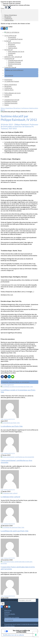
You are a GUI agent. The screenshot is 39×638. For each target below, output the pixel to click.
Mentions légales (9, 614)
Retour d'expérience (10, 15)
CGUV (6, 615)
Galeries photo (9, 20)
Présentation (12, 37)
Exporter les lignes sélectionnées (11, 1)
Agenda (10, 55)
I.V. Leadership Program (15, 39)
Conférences (8, 18)
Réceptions (7, 17)
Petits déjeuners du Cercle (16, 51)
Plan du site (7, 610)
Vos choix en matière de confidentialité (21, 631)
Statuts (10, 65)
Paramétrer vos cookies (11, 617)
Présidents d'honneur (14, 62)
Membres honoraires (14, 64)
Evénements (12, 53)
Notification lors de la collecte (13, 635)
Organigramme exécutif (15, 60)
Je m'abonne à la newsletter (9, 600)
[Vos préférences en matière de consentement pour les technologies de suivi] (36, 635)
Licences (7, 612)
